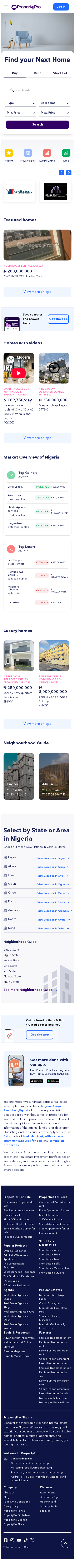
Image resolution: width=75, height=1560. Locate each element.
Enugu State (12, 982)
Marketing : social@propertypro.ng (31, 1468)
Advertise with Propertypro (19, 1338)
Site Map (45, 1511)
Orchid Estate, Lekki (50, 1303)
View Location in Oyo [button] (50, 876)
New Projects (27, 161)
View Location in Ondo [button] (51, 893)
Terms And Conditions (17, 1502)
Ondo (12, 892)
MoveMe (9, 1347)
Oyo (11, 875)
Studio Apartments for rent (54, 1229)
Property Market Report (17, 1356)
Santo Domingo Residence (20, 1272)
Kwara (12, 919)
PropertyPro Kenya (14, 1511)
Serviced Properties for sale (55, 1368)
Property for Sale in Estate (54, 1398)
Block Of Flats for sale (16, 1220)
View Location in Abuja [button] (51, 867)
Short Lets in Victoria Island (54, 1268)
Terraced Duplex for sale (18, 1237)
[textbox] (20, 103)
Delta (11, 928)
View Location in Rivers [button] (51, 902)
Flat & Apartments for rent (54, 1210)
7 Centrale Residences (17, 1285)
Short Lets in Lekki (49, 1264)
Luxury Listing (47, 161)
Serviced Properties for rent (55, 1338)
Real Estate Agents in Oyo (19, 1312)
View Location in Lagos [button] (51, 858)
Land (66, 161)
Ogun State (11, 955)
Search (37, 124)
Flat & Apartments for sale (19, 1210)
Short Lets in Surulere (51, 1273)
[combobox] (20, 103)
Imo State (10, 971)
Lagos (12, 857)
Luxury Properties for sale (53, 1393)
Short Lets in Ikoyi (49, 1259)
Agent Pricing (47, 1493)
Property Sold (48, 1502)
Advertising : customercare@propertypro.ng (37, 1472)
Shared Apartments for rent (55, 1224)
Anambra (14, 910)
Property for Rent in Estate (54, 1403)
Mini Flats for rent (49, 1215)
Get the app (58, 319)
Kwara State (11, 960)
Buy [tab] (15, 73)
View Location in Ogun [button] (51, 884)
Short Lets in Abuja (50, 1250)
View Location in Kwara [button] (51, 920)
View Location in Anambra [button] (53, 911)
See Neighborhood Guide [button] (28, 990)
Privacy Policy (11, 1506)
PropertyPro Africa (14, 1524)
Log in (61, 6)
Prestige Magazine (14, 1351)
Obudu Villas (11, 1281)
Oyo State (10, 965)
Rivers (12, 901)
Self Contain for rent (51, 1220)
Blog (6, 1497)
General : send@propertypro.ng (30, 1463)
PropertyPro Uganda (15, 1520)
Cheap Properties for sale (54, 1389)
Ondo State (11, 949)
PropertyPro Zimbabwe (17, 1515)
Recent (9, 161)
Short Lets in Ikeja (49, 1255)
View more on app (37, 292)
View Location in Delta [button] (51, 929)
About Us (9, 1493)
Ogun (12, 883)
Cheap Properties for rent (54, 1359)
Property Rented (49, 1506)
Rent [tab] (37, 73)
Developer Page (49, 1497)
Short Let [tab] (60, 73)
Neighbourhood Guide (17, 1342)
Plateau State (12, 976)
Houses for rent (48, 1233)
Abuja (12, 866)
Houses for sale (12, 1215)
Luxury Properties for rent (53, 1363)
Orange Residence (15, 1251)
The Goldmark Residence (19, 1276)
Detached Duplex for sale (19, 1224)
